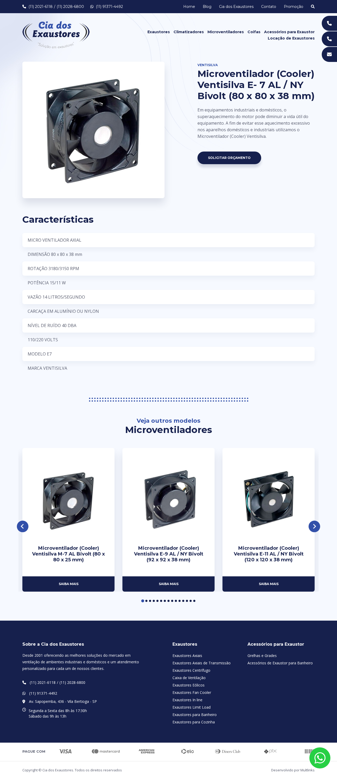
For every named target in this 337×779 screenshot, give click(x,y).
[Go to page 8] (168, 601)
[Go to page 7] (165, 601)
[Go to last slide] (23, 526)
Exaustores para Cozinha (193, 721)
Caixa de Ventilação (189, 677)
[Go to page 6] (161, 601)
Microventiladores (225, 32)
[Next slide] (314, 526)
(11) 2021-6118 (40, 6)
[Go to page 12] (183, 601)
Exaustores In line (187, 699)
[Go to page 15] (194, 601)
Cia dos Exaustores (236, 6)
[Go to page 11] (180, 601)
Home (189, 6)
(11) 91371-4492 (109, 6)
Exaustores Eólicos (188, 685)
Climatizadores (189, 32)
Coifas (253, 32)
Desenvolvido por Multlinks (293, 770)
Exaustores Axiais (187, 655)
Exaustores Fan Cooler (191, 692)
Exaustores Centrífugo (191, 670)
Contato (268, 6)
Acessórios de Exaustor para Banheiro (280, 662)
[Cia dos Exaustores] (56, 34)
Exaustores (158, 32)
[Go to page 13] (187, 601)
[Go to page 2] (146, 601)
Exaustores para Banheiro (194, 714)
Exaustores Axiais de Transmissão (201, 662)
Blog (207, 6)
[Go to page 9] (172, 601)
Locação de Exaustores (291, 38)
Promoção (293, 6)
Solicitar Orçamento (229, 158)
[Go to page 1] (142, 600)
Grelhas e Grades (262, 655)
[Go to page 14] (191, 601)
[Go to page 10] (176, 601)
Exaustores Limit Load (191, 707)
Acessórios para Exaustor (289, 32)
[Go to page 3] (150, 601)
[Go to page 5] (157, 601)
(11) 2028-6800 (70, 6)
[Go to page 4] (154, 601)
